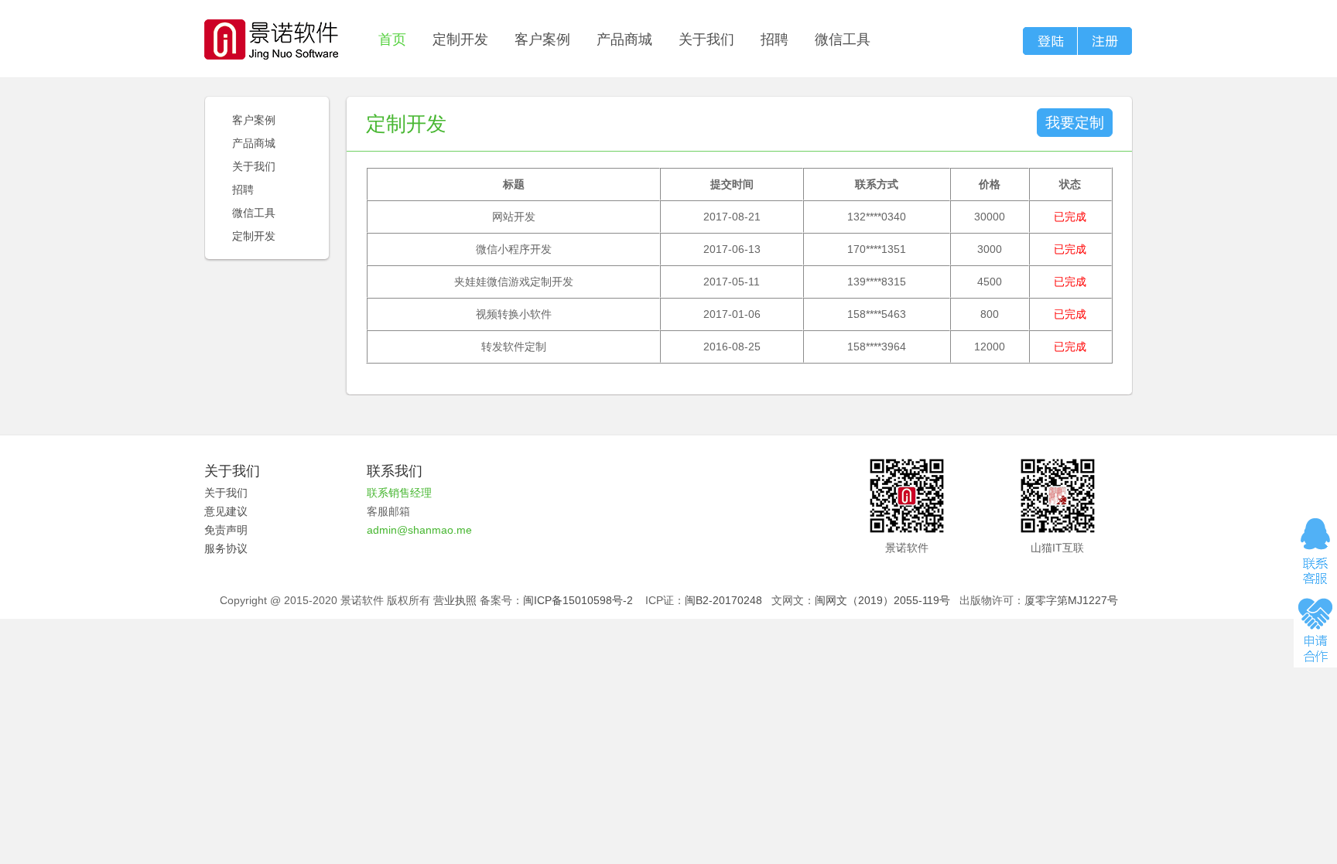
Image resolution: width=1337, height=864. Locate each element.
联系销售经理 (399, 493)
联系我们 (394, 471)
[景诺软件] (271, 30)
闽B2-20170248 (723, 600)
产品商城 (624, 39)
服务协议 (226, 548)
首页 (392, 39)
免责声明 (226, 530)
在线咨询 (1315, 550)
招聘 (774, 39)
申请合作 (1315, 629)
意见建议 (226, 511)
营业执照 (455, 600)
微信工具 (842, 39)
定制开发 (460, 39)
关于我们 (706, 39)
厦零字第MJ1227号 (1071, 600)
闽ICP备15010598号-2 (578, 600)
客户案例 (542, 39)
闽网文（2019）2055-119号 (882, 600)
